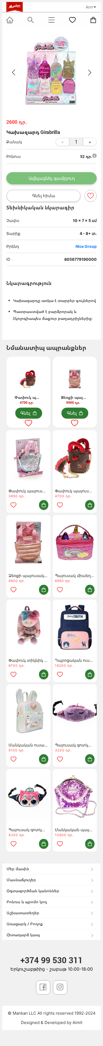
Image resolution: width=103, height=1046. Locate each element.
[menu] (51, 902)
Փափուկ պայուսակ (28, 490)
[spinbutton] (76, 142)
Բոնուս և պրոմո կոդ (27, 901)
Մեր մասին (18, 868)
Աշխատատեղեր (23, 912)
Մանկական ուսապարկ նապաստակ (28, 745)
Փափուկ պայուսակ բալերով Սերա (75, 490)
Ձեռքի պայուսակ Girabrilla (28, 575)
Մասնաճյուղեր (21, 879)
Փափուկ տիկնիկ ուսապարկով (28, 660)
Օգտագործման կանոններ (33, 890)
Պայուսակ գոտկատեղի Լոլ (28, 829)
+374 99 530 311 (51, 960)
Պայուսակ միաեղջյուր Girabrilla (75, 575)
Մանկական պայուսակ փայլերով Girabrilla (75, 829)
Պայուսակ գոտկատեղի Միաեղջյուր (75, 745)
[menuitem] (50, 868)
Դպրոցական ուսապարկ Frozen (75, 660)
